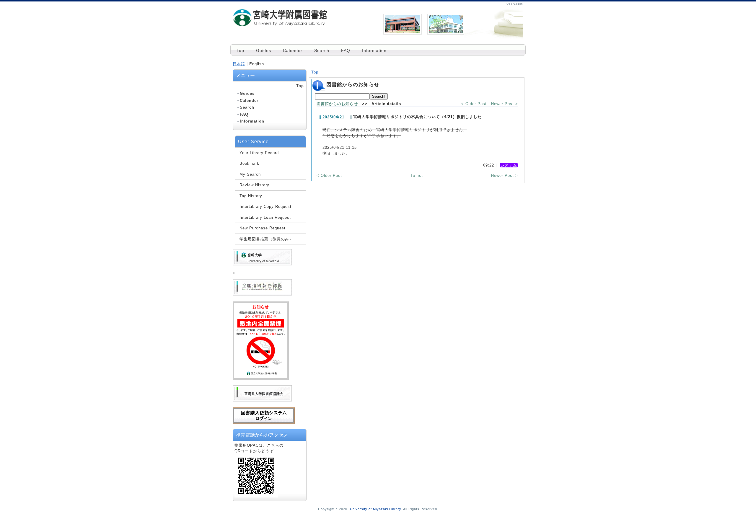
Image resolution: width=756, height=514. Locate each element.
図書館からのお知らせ (337, 104)
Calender (292, 50)
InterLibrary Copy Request (265, 206)
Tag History (250, 196)
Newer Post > (504, 104)
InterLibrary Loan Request (265, 217)
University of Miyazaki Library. (376, 509)
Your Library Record (259, 153)
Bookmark (249, 163)
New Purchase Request (262, 228)
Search (321, 50)
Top (240, 50)
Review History (254, 185)
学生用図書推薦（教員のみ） (266, 239)
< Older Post (474, 104)
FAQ (345, 50)
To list (416, 175)
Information (374, 50)
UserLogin (514, 3)
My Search (250, 174)
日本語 (239, 64)
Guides (263, 50)
